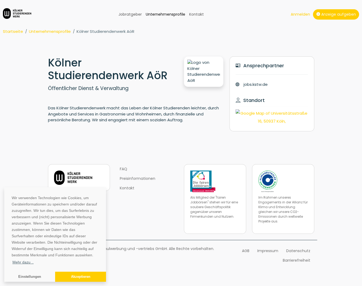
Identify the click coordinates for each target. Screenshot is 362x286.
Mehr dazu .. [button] (23, 262)
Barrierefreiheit (296, 260)
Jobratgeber (130, 14)
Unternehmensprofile (165, 14)
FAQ (123, 169)
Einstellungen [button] (29, 277)
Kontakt (196, 14)
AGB (245, 250)
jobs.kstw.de (256, 84)
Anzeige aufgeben (338, 14)
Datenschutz (298, 250)
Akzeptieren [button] (80, 277)
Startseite (13, 31)
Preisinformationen (137, 178)
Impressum (267, 250)
